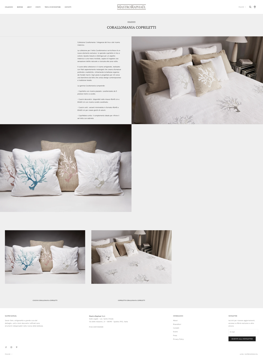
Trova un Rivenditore (53, 7)
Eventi (38, 7)
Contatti (68, 7)
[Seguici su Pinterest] (17, 347)
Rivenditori (177, 324)
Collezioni (9, 7)
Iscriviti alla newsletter (242, 339)
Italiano (241, 7)
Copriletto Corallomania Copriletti (131, 300)
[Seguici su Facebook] (6, 347)
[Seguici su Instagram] (11, 347)
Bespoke (20, 7)
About (29, 7)
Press (175, 335)
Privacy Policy (178, 339)
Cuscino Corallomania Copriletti (45, 300)
